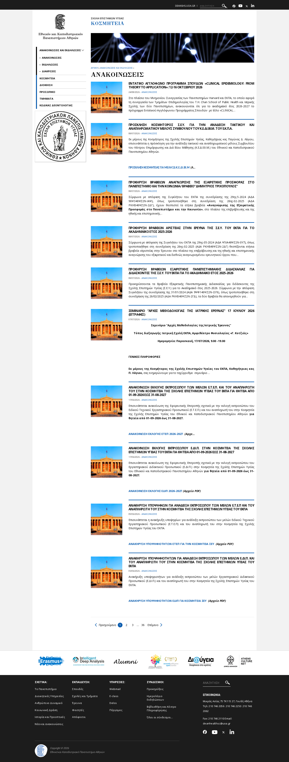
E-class (114, 696)
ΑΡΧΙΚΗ (94, 67)
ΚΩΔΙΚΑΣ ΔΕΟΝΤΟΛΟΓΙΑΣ (56, 105)
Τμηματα (46, 98)
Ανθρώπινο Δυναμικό (49, 703)
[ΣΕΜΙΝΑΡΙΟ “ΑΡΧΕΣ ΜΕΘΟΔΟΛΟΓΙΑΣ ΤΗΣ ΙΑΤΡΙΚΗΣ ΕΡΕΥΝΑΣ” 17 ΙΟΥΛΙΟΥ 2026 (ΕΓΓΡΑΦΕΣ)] (106, 327)
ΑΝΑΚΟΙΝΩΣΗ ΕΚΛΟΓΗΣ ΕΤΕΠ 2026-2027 (156, 434)
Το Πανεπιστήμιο (46, 689)
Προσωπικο (47, 92)
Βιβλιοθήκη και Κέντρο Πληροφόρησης (161, 708)
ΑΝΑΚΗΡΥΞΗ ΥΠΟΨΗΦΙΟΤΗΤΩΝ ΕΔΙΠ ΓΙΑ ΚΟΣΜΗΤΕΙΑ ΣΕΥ (167, 601)
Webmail (115, 689)
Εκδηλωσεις (50, 64)
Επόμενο (152, 625)
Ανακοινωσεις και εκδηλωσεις (116, 67)
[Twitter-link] (247, 6)
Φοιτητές (78, 710)
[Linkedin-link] (252, 6)
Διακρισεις (49, 71)
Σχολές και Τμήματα (85, 696)
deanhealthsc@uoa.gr (217, 723)
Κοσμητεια (47, 78)
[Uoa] (41, 750)
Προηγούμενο (107, 625)
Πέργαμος (116, 710)
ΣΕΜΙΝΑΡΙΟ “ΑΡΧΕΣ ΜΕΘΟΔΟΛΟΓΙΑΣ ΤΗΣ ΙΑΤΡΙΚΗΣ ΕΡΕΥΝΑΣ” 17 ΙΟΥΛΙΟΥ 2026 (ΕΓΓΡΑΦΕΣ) (191, 313)
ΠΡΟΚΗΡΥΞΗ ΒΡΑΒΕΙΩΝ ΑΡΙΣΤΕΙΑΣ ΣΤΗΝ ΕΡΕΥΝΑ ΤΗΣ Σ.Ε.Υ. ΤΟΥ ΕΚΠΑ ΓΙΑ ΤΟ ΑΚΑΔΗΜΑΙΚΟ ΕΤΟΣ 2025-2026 (191, 230)
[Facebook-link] (234, 6)
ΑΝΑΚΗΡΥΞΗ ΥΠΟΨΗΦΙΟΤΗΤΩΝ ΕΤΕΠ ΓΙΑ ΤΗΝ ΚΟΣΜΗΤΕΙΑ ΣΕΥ (171, 544)
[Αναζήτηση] (224, 6)
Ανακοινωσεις (52, 57)
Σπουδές (77, 689)
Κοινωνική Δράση (46, 710)
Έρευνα (77, 703)
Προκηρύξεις (155, 689)
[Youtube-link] (240, 6)
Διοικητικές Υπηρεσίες (49, 696)
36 (142, 625)
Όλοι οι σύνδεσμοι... (160, 717)
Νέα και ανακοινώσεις (49, 724)
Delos (113, 703)
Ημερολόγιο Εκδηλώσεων (155, 698)
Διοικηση (46, 85)
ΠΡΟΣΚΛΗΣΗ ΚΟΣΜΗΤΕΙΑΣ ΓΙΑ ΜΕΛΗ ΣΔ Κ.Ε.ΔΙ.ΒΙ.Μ (159, 167)
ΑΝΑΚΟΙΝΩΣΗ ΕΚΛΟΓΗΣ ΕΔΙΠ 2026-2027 (155, 491)
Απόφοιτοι (79, 717)
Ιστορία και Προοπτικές (50, 717)
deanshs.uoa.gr (185, 5)
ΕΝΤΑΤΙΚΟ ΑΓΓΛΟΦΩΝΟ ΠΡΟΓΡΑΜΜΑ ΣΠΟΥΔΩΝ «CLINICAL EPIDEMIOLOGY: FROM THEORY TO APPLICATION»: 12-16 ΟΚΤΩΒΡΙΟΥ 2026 (191, 85)
